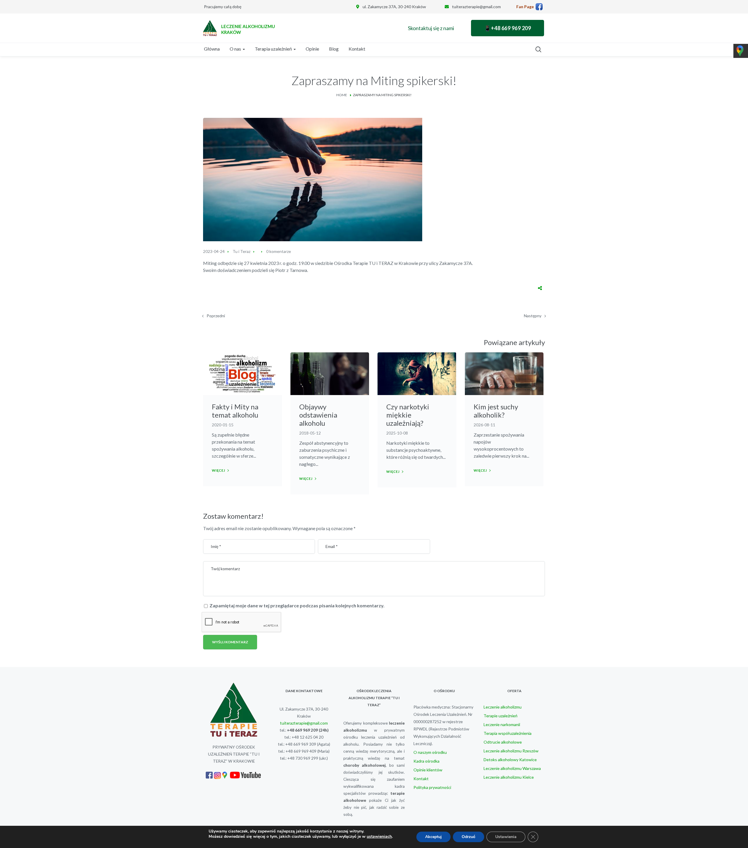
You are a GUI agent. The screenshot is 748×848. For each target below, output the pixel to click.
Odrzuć (468, 837)
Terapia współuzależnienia (507, 733)
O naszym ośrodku (430, 752)
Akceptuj (433, 837)
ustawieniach (379, 836)
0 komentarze (278, 251)
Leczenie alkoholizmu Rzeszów (511, 750)
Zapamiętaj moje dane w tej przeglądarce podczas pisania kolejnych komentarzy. (297, 605)
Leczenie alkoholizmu (503, 706)
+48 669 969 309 (300, 744)
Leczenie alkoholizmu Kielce (509, 777)
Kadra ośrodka (426, 761)
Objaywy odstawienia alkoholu (318, 414)
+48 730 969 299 (302, 758)
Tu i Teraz (241, 251)
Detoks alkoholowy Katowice (510, 759)
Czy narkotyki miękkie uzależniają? (407, 414)
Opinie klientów (427, 769)
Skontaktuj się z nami (431, 28)
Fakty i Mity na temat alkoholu (235, 410)
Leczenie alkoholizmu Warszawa (512, 768)
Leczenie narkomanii (502, 724)
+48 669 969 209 (302, 730)
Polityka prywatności (432, 787)
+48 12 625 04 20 (307, 737)
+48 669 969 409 (300, 751)
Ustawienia (506, 837)
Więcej (218, 470)
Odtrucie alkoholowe (503, 742)
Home (341, 95)
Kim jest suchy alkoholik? (496, 410)
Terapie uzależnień (500, 715)
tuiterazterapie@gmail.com (476, 6)
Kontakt (421, 778)
